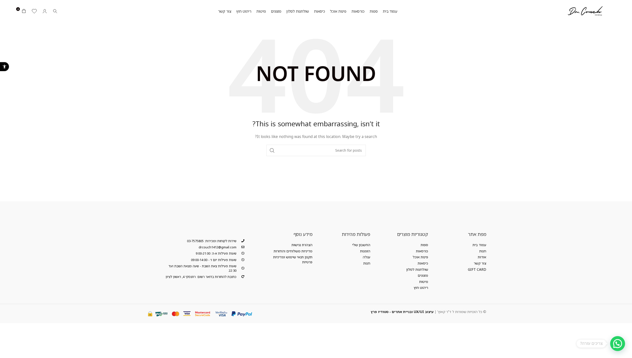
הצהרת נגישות (302, 244)
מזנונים (423, 275)
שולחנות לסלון (417, 269)
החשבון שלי (361, 244)
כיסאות (423, 263)
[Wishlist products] (34, 11)
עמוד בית (479, 244)
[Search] (55, 11)
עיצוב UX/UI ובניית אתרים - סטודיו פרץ (402, 311)
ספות (424, 244)
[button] (4, 66)
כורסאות (422, 251)
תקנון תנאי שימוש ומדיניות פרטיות (292, 259)
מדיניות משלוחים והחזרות (293, 251)
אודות (482, 257)
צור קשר (480, 263)
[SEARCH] (272, 150)
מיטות (423, 281)
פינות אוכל (420, 257)
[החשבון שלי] (44, 11)
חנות (482, 251)
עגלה (366, 257)
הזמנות (365, 251)
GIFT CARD (477, 269)
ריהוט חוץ (421, 287)
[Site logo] (585, 10)
